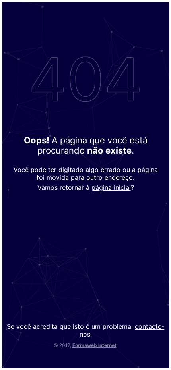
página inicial (111, 187)
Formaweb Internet (94, 345)
